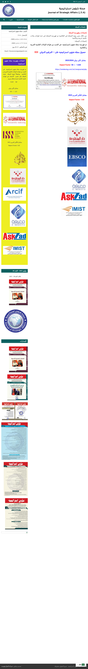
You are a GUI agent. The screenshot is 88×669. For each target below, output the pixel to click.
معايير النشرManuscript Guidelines (50, 19)
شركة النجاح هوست (7, 666)
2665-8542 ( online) (21, 39)
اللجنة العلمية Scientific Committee (71, 19)
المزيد (11, 19)
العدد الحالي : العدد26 (33, 19)
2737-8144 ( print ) (21, 43)
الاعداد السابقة (20, 19)
